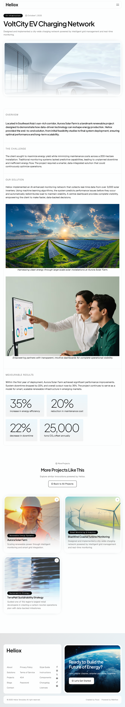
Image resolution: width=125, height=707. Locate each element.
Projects (10, 677)
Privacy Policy (26, 667)
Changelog (45, 682)
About (9, 667)
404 (22, 677)
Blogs (9, 682)
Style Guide (45, 667)
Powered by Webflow (110, 700)
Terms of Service (27, 672)
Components (45, 677)
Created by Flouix (92, 700)
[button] (117, 4)
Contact (10, 687)
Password (24, 682)
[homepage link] (12, 4)
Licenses (44, 687)
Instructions (45, 672)
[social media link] (57, 667)
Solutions (11, 672)
